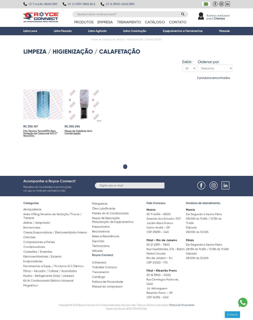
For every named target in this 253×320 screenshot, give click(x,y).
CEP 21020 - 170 (157, 262)
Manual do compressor (107, 286)
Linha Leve (30, 31)
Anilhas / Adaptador (36, 222)
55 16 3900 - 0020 (159, 275)
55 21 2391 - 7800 (158, 244)
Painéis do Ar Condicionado (110, 213)
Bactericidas (31, 227)
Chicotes (29, 237)
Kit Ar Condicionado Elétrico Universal (48, 280)
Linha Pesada (62, 31)
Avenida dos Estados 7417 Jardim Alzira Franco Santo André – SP (164, 223)
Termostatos (101, 246)
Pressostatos (101, 226)
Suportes (98, 241)
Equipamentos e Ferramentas (183, 31)
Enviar (171, 185)
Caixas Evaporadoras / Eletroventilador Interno (55, 232)
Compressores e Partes (39, 242)
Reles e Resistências (105, 236)
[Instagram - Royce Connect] (222, 5)
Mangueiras (99, 203)
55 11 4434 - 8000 (159, 214)
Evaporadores (32, 261)
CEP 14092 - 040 (158, 297)
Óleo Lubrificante (103, 208)
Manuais (224, 31)
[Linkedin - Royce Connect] (228, 5)
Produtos (84, 22)
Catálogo (155, 22)
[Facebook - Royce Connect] (216, 5)
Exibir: (187, 62)
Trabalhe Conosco (104, 267)
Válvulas (97, 250)
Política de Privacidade (107, 281)
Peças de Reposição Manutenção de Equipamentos (113, 220)
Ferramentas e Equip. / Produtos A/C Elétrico (53, 266)
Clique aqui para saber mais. (163, 314)
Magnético (30, 284)
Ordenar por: (208, 62)
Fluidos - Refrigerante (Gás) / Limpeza (48, 276)
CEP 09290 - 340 (158, 232)
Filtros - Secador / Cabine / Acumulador (50, 271)
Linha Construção (134, 31)
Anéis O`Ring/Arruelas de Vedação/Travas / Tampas (52, 216)
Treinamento (129, 22)
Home (94, 39)
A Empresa (99, 262)
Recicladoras (101, 231)
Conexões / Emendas (37, 251)
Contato (177, 22)
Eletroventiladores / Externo (42, 256)
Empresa (105, 22)
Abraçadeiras (32, 209)
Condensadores (34, 247)
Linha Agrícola (97, 31)
